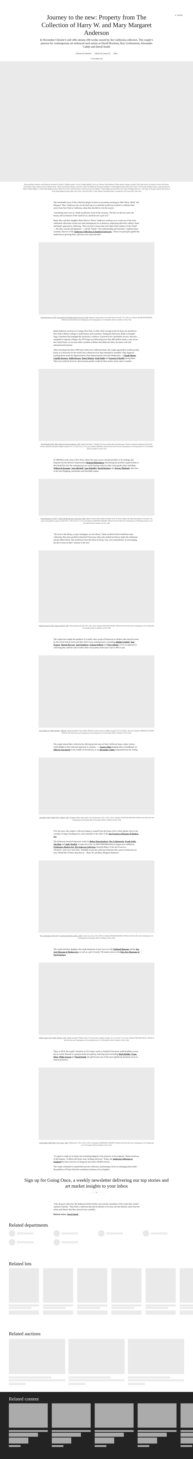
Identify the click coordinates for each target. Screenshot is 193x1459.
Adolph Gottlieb (122, 642)
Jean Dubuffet (90, 468)
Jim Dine (57, 844)
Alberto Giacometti (61, 750)
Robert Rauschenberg (99, 841)
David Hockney (104, 468)
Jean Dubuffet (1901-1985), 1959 (60, 444)
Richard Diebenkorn (95, 462)
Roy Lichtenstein (116, 841)
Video (115, 53)
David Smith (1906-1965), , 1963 (53, 1143)
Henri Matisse (88, 358)
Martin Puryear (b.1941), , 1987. (54, 626)
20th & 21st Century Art (102, 53)
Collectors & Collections (83, 53)
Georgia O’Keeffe (116, 358)
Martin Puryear (68, 645)
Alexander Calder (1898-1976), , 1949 (54, 817)
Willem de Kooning (61, 468)
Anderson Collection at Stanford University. (93, 231)
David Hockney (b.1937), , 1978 (64, 317)
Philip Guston (65, 1057)
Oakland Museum (121, 949)
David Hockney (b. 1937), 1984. (63, 519)
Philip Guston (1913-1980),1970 (52, 1038)
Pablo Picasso (75, 358)
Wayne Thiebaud (122, 468)
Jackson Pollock (96, 645)
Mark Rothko (124, 1054)
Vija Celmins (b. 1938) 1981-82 (52, 731)
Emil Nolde (100, 358)
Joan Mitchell (77, 468)
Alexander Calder (107, 750)
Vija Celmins (113, 645)
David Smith (80, 1057)
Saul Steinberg (82, 645)
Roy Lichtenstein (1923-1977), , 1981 (61, 936)
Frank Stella (130, 841)
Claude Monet (130, 355)
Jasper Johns (105, 747)
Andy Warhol (71, 844)
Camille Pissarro (60, 358)
